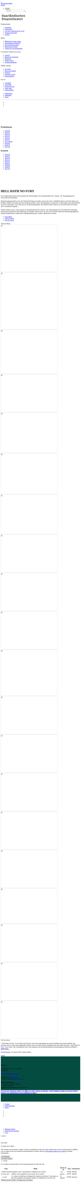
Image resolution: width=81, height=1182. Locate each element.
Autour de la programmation (13, 48)
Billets (10, 3)
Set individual (5, 1156)
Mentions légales (10, 1129)
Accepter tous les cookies (24, 1180)
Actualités (8, 83)
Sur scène (8, 69)
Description (8, 217)
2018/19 (7, 145)
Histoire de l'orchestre (11, 57)
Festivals (7, 72)
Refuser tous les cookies (9, 1180)
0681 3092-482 (18, 1079)
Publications (8, 93)
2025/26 (7, 131)
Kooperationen (9, 76)
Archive (7, 34)
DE (2, 5)
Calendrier (8, 27)
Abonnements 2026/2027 (13, 43)
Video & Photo (9, 218)
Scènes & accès (9, 86)
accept (5, 1161)
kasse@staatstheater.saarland (10, 1074)
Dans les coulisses (10, 71)
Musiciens (8, 59)
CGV (6, 1132)
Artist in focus (9, 60)
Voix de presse (9, 220)
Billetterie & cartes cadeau (13, 41)
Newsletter (8, 85)
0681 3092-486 (12, 1077)
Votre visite (8, 88)
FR (4, 5)
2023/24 (7, 134)
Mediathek (8, 95)
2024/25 (7, 132)
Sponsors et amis (10, 74)
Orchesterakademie (11, 62)
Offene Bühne (9, 90)
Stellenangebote (10, 1106)
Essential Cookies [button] (7, 1158)
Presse (7, 97)
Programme (4, 3)
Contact (7, 1104)
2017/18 (7, 147)
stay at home (9, 141)
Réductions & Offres (11, 47)
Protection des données (12, 1131)
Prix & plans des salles (12, 45)
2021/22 (7, 138)
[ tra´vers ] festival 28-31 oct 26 (14, 31)
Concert (7, 55)
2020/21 (7, 140)
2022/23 (7, 136)
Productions (8, 29)
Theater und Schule (11, 33)
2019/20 (7, 143)
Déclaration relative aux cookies (56, 1151)
